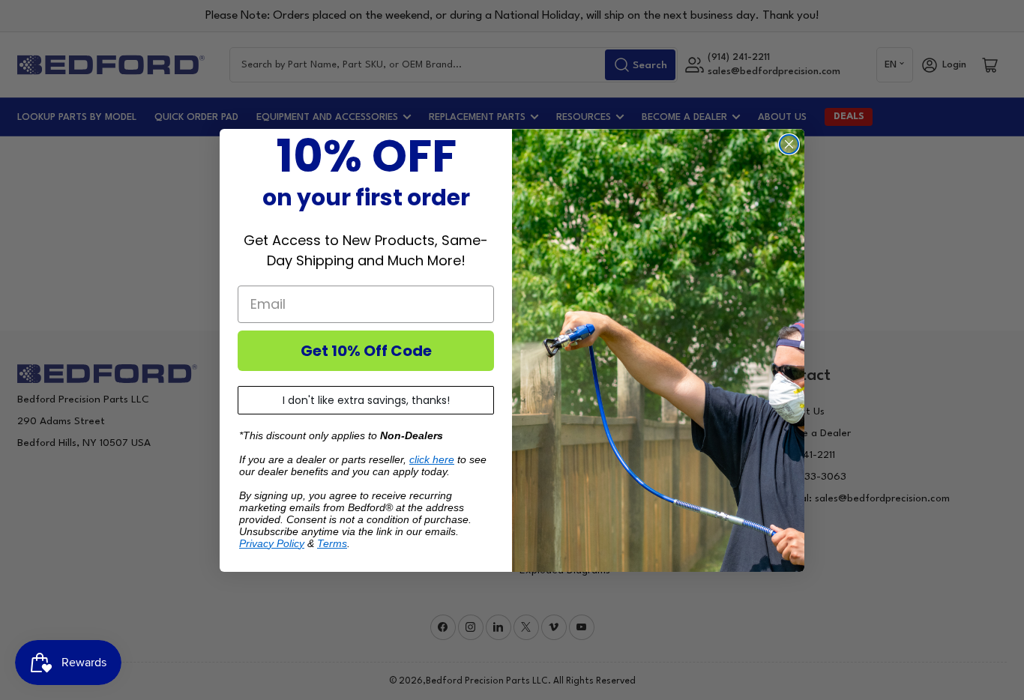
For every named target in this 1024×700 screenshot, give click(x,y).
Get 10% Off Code (366, 350)
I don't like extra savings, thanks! (366, 400)
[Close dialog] (789, 144)
